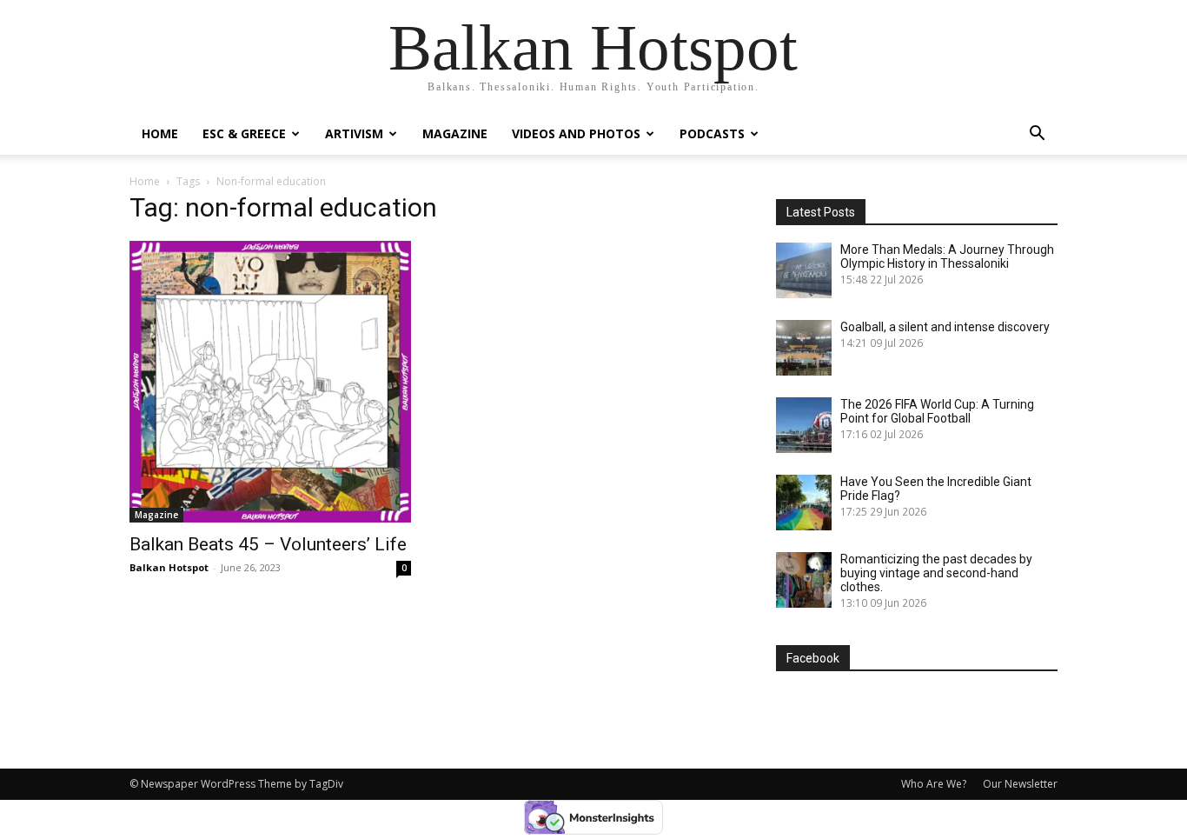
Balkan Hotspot (169, 567)
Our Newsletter (1020, 783)
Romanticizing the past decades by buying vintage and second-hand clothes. (936, 573)
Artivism (354, 133)
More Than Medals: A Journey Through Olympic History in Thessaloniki (947, 256)
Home (160, 133)
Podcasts (712, 133)
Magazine (454, 133)
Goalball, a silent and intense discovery (945, 327)
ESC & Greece (244, 133)
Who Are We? (933, 783)
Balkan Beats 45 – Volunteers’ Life (268, 544)
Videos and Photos (576, 133)
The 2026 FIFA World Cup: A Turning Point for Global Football (937, 411)
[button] (1037, 135)
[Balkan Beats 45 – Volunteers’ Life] (270, 382)
